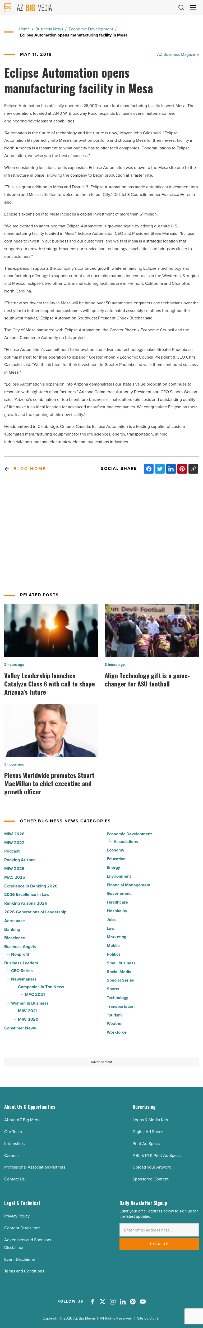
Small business (121, 963)
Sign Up (159, 1244)
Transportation (121, 1006)
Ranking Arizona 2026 (25, 903)
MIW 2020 (28, 1019)
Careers (11, 1155)
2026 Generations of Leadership (35, 912)
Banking (12, 929)
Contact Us (14, 1179)
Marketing (116, 937)
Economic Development (91, 29)
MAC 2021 (35, 994)
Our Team (13, 1132)
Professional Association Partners (34, 1167)
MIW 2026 (14, 834)
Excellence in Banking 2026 (31, 886)
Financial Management (128, 885)
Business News (49, 29)
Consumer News (20, 1028)
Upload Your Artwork (152, 1167)
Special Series (120, 980)
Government (119, 893)
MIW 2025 (14, 869)
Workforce (117, 1032)
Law (110, 928)
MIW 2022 (14, 843)
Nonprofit (20, 954)
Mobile (113, 945)
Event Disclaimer (19, 1259)
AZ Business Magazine (178, 54)
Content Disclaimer (22, 1228)
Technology (117, 998)
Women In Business (30, 1003)
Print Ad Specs (146, 1144)
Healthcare (117, 902)
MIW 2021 (28, 1011)
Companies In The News (41, 987)
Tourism (114, 1015)
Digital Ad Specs (148, 1132)
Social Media (119, 972)
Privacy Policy (17, 1216)
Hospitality (117, 911)
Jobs (111, 920)
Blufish (154, 1318)
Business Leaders (21, 963)
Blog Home (29, 469)
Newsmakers (23, 979)
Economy (115, 850)
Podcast (12, 851)
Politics (114, 954)
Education (116, 859)
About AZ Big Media (22, 1120)
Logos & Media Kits (150, 1120)
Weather (115, 1023)
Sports (113, 989)
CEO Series (22, 971)
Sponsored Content (151, 1179)
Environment (119, 876)
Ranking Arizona (20, 860)
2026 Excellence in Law (26, 894)
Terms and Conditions (24, 1271)
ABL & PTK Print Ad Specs (157, 1155)
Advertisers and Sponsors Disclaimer (27, 1244)
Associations (126, 842)
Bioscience (14, 938)
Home (24, 29)
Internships (14, 1144)
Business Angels (20, 947)
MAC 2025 (14, 877)
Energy (113, 867)
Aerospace (14, 921)
